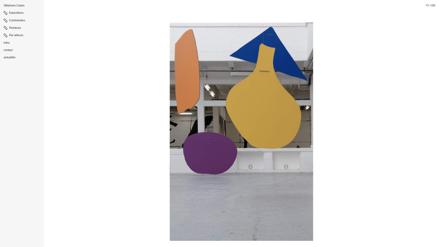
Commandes (17, 20)
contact (8, 50)
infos (7, 42)
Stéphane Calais (14, 5)
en (433, 5)
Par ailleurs (16, 35)
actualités (10, 57)
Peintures (15, 28)
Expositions (16, 12)
